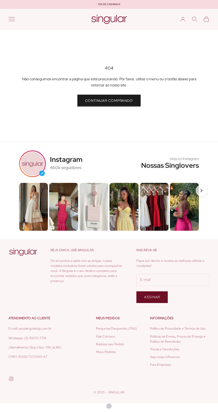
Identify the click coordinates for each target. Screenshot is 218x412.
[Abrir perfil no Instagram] (32, 163)
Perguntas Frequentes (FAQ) (116, 328)
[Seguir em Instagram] (11, 378)
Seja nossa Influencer (165, 357)
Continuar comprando (109, 100)
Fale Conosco (105, 336)
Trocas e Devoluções (164, 349)
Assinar (152, 297)
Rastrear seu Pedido (110, 344)
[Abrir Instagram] (33, 207)
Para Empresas (160, 365)
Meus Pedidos (106, 352)
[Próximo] (201, 190)
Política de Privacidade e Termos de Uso (178, 328)
